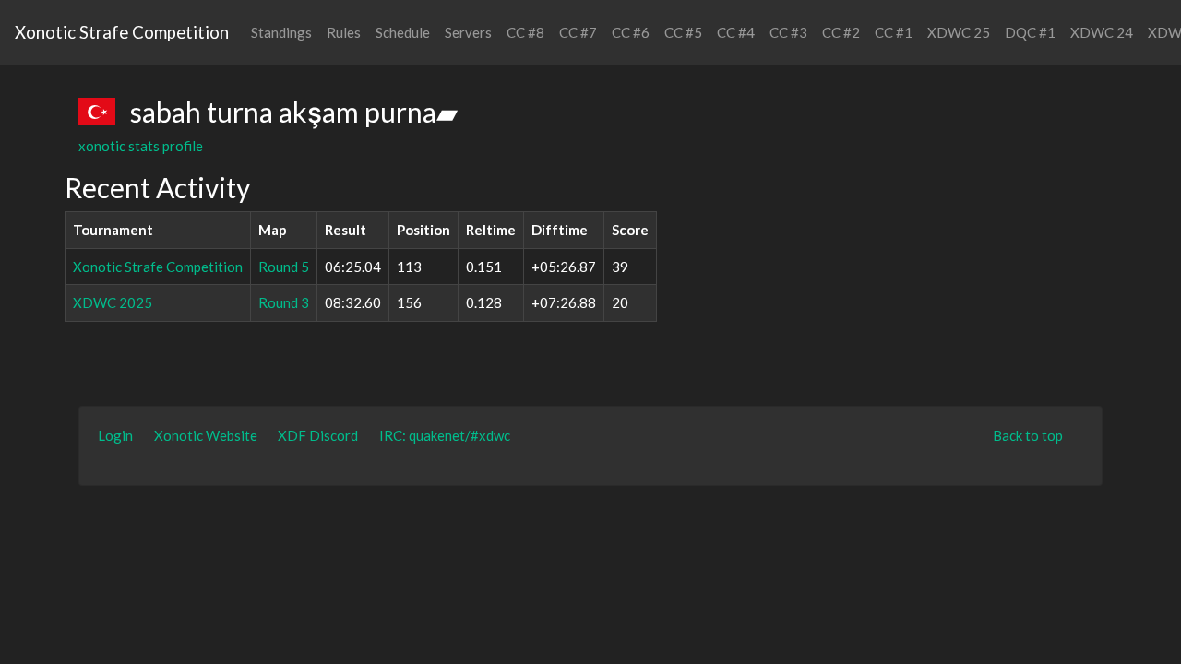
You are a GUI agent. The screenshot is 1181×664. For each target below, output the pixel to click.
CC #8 (525, 32)
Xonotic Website (205, 435)
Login (115, 435)
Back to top (1028, 435)
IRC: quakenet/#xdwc (444, 435)
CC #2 (841, 32)
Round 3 (283, 302)
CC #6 (631, 32)
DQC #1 (1030, 32)
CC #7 (578, 32)
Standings (281, 32)
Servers (468, 32)
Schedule (403, 32)
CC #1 (894, 32)
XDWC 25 (958, 32)
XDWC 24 (1101, 32)
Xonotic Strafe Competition (122, 31)
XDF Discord (318, 435)
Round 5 (283, 266)
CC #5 (683, 32)
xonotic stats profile (140, 145)
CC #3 (788, 32)
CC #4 (736, 32)
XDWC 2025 (112, 302)
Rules (344, 32)
